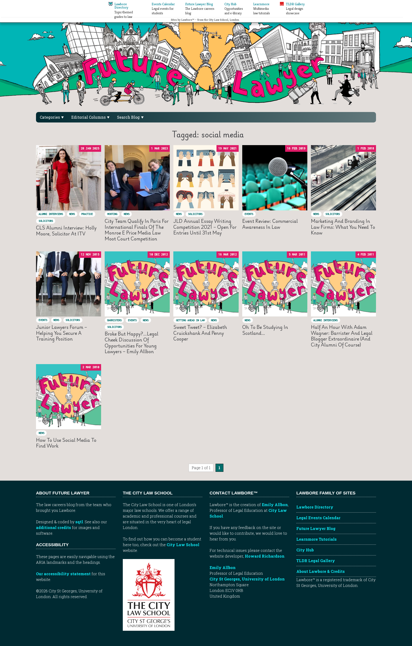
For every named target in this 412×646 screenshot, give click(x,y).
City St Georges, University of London (247, 578)
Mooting (112, 213)
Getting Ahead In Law (190, 320)
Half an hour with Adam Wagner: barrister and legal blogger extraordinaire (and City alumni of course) (341, 336)
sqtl (79, 521)
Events (249, 213)
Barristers (114, 320)
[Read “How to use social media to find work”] (68, 396)
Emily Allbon (275, 504)
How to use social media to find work (66, 443)
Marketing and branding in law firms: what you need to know (343, 227)
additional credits (53, 527)
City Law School (183, 544)
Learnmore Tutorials (316, 539)
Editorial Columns (89, 117)
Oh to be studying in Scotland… (265, 330)
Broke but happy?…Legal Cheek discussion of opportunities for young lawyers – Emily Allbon (131, 342)
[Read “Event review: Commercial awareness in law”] (274, 177)
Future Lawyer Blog (315, 528)
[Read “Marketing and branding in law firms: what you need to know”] (343, 177)
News (72, 213)
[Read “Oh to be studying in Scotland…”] (274, 283)
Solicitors (46, 220)
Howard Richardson (264, 556)
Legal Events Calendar (318, 517)
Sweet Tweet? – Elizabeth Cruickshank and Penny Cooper (200, 333)
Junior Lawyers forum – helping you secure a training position (61, 333)
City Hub (305, 549)
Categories (50, 117)
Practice (87, 213)
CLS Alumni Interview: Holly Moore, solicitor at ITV (66, 230)
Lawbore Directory (314, 506)
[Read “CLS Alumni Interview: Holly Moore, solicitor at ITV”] (68, 177)
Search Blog (129, 117)
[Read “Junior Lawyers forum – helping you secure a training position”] (68, 283)
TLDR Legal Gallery (315, 560)
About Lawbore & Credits (320, 571)
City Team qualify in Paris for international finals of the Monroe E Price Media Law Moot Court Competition (137, 230)
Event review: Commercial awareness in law (270, 224)
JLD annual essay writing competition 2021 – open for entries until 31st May (205, 227)
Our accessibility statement (63, 573)
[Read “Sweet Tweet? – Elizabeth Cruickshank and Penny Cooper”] (205, 283)
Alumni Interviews (51, 213)
